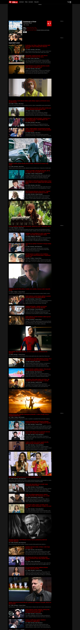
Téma (26, 2)
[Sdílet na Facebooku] (24, 32)
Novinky (31, 2)
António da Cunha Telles (31, 27)
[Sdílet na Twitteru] (26, 32)
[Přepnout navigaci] (70, 2)
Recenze (21, 2)
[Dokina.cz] (13, 2)
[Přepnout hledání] (68, 2)
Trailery (36, 2)
